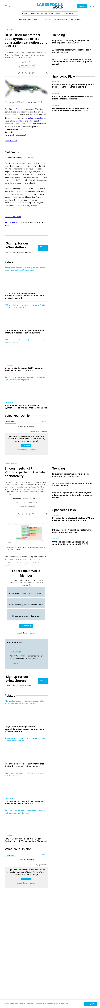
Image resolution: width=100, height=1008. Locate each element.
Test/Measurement (60, 19)
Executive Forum (11, 463)
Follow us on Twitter (13, 217)
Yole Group (36, 499)
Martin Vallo (16, 499)
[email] (33, 73)
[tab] (10, 421)
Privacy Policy (63, 1003)
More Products (11, 141)
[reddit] (30, 73)
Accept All (90, 1004)
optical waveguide (35, 118)
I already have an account (26, 450)
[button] (6, 6)
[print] (47, 73)
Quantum (46, 19)
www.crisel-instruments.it (15, 135)
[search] (9, 6)
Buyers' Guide (76, 19)
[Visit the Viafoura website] (42, 431)
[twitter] (26, 73)
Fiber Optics (9, 29)
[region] (26, 426)
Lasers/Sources (25, 19)
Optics (36, 19)
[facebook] (19, 73)
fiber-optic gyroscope (25, 109)
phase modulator (17, 121)
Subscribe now (11, 222)
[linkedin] (23, 73)
